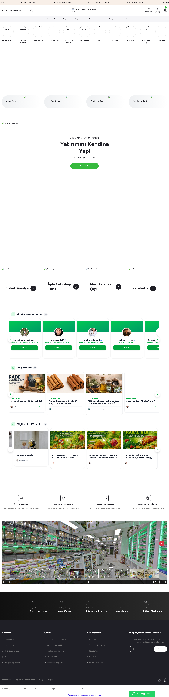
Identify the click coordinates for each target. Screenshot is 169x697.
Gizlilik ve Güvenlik (54, 645)
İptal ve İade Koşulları (55, 651)
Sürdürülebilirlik (11, 645)
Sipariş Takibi (94, 651)
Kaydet (160, 649)
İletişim (50, 679)
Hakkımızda (9, 639)
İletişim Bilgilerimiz (12, 662)
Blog (41, 679)
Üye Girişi (93, 639)
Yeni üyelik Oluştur (97, 645)
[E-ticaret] (84, 695)
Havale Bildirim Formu (98, 657)
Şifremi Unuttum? (96, 662)
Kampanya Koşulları (55, 662)
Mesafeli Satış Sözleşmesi (57, 639)
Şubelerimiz (6, 679)
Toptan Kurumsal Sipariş (25, 679)
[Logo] (84, 10)
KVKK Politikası (53, 657)
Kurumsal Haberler (12, 657)
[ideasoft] (72, 695)
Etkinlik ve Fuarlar (12, 651)
